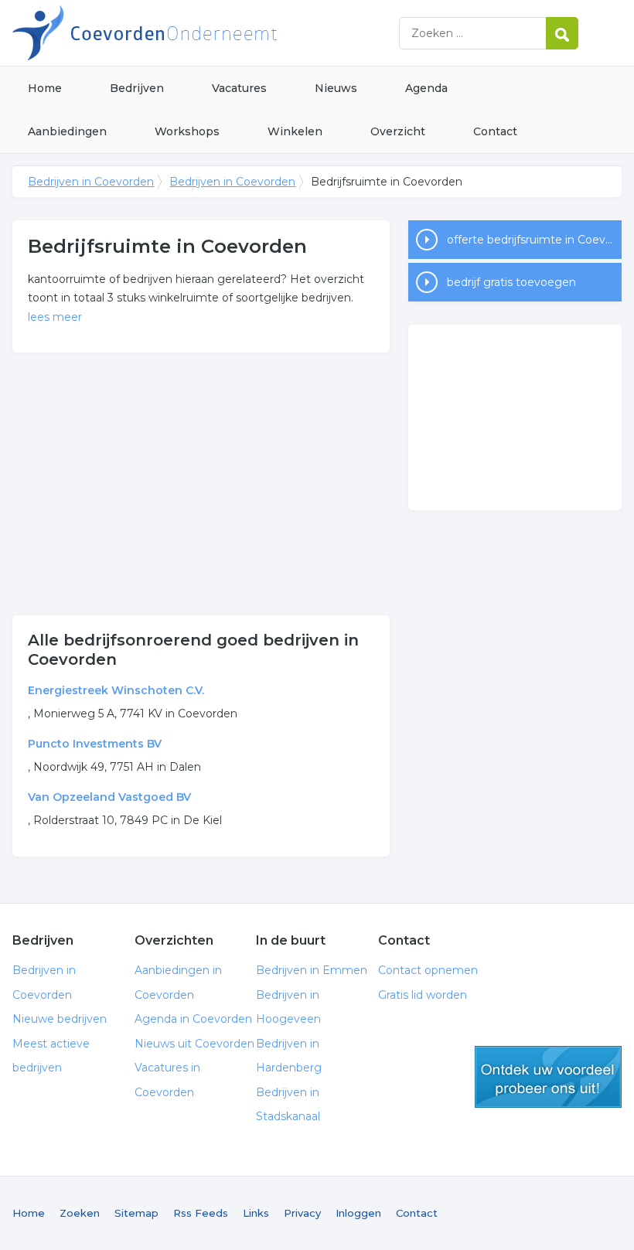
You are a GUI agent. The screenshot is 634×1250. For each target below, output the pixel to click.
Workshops (187, 131)
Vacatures (239, 88)
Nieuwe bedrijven (59, 1019)
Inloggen (358, 1213)
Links (256, 1213)
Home (45, 88)
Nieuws (336, 88)
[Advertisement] (201, 484)
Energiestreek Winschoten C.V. (116, 690)
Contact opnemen (428, 970)
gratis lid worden (548, 1077)
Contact (495, 131)
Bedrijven (137, 88)
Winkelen (295, 131)
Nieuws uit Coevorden (194, 1044)
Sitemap (136, 1213)
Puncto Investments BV (95, 744)
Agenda (426, 88)
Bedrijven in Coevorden (205, 33)
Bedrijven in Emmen (311, 970)
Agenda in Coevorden (193, 1019)
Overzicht (397, 131)
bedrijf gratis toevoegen (511, 282)
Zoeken (80, 1213)
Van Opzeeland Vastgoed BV (109, 797)
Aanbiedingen (67, 131)
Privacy (302, 1213)
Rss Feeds (200, 1213)
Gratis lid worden (422, 995)
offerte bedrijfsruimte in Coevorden (534, 240)
